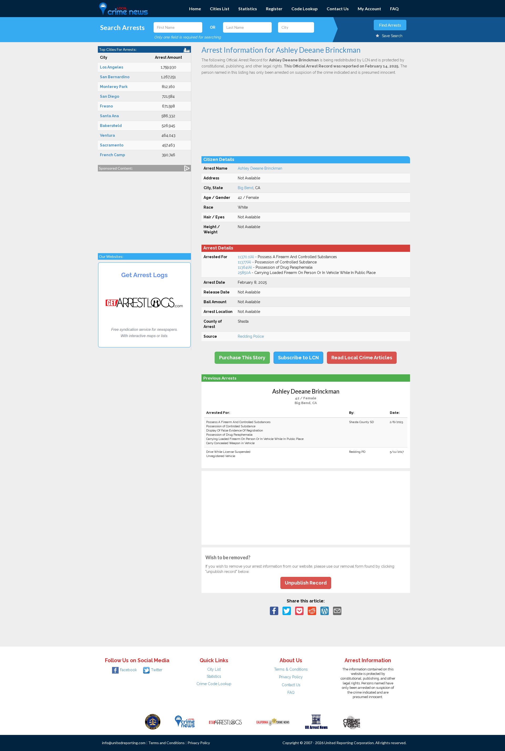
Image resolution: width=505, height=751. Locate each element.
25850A (244, 273)
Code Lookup (304, 8)
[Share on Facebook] (274, 610)
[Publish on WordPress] (324, 610)
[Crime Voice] (351, 721)
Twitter (156, 670)
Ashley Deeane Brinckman (260, 168)
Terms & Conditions (291, 669)
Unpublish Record (306, 583)
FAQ (394, 8)
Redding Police (251, 336)
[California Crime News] (273, 721)
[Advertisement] (144, 210)
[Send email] (337, 610)
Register (274, 8)
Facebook (128, 670)
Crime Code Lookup (213, 684)
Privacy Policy (291, 677)
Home (195, 8)
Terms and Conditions (166, 742)
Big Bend (245, 188)
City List (214, 669)
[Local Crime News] (185, 721)
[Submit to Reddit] (312, 610)
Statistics (247, 8)
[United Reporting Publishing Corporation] (153, 721)
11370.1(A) (246, 257)
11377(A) (244, 262)
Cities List (219, 8)
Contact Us (338, 8)
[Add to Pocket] (299, 610)
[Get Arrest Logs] (225, 721)
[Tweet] (286, 610)
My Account (369, 8)
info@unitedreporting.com (123, 742)
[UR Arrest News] (316, 721)
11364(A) (245, 267)
